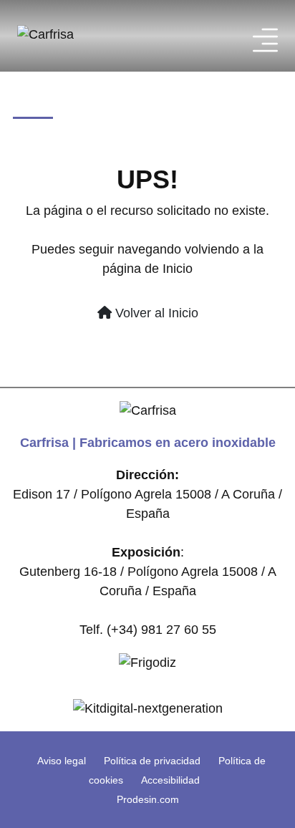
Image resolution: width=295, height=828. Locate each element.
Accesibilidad (170, 780)
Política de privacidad (152, 760)
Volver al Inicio (155, 313)
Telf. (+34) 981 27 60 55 (147, 629)
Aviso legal (61, 760)
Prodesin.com (148, 799)
